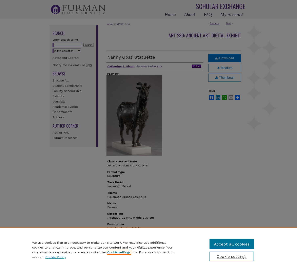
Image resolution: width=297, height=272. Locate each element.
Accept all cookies (232, 244)
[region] (148, 250)
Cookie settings (119, 252)
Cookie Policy (55, 257)
